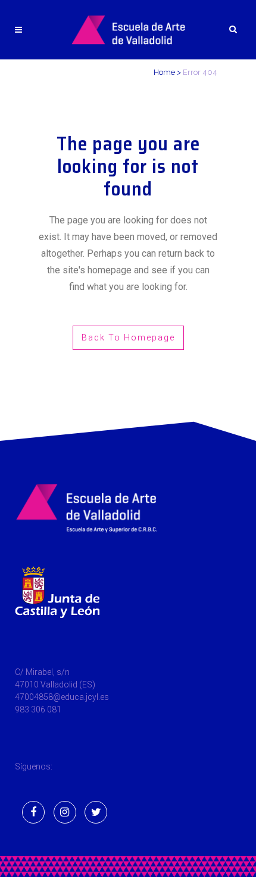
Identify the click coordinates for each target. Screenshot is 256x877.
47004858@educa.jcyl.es (62, 697)
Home (164, 72)
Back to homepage (128, 337)
